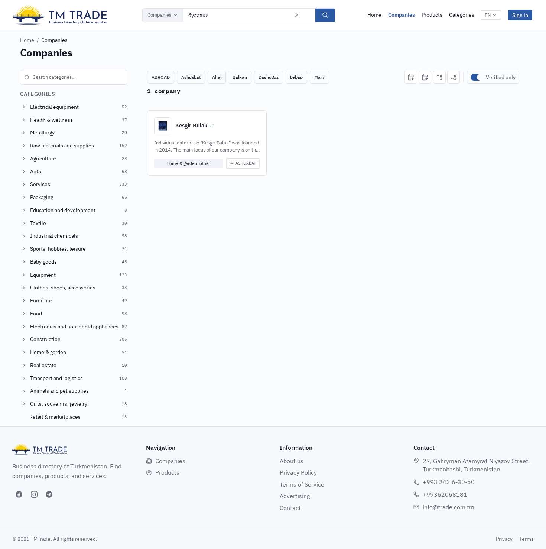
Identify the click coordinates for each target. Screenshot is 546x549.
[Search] (325, 15)
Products (432, 15)
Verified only (501, 77)
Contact (290, 507)
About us (291, 461)
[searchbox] (73, 77)
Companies (159, 15)
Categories (461, 15)
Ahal (216, 77)
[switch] (476, 77)
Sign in (520, 15)
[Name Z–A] (453, 77)
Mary (319, 77)
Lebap (296, 77)
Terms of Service (302, 484)
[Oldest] (425, 77)
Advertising (295, 496)
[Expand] (23, 107)
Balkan (240, 77)
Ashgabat (191, 77)
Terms (526, 539)
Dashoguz (269, 77)
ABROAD (161, 77)
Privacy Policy (298, 472)
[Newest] (410, 77)
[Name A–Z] (439, 77)
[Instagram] (34, 494)
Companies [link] (54, 40)
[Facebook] (19, 494)
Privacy (504, 539)
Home (374, 15)
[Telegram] (49, 494)
